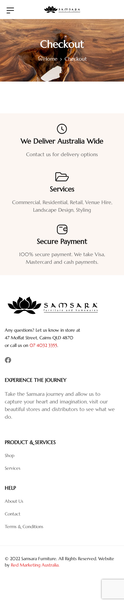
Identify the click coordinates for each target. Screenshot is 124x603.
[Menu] (10, 10)
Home (50, 59)
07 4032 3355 (43, 345)
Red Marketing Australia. (35, 565)
